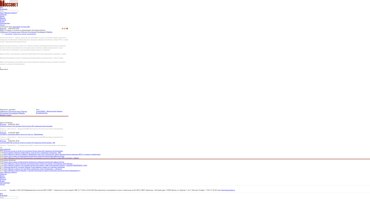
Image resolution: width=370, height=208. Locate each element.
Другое (2, 25)
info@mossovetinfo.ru (228, 190)
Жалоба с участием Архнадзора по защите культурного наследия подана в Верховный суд (50, 170)
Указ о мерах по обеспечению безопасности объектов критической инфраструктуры (36, 156)
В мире (2, 21)
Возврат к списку (5, 115)
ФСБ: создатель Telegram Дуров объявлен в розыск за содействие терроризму (39, 167)
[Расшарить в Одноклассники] (14, 32)
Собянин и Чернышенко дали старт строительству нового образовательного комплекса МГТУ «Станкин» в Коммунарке (60, 154)
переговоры (16, 27)
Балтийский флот (31, 34)
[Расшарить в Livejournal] (32, 32)
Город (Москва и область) (8, 13)
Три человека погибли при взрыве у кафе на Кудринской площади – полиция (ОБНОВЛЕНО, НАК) (54, 165)
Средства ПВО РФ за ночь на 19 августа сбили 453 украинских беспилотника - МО (27, 142)
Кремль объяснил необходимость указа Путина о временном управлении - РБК (35, 152)
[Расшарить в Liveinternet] (41, 32)
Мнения (2, 18)
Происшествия (5, 23)
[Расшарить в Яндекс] (24, 32)
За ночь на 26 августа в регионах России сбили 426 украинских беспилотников (26, 126)
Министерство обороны (19, 34)
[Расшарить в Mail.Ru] (49, 32)
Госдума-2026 (25, 27)
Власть (2, 16)
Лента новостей (5, 149)
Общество (3, 14)
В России (3, 20)
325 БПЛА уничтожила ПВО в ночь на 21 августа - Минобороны (21, 134)
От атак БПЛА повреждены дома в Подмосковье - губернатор (41, 169)
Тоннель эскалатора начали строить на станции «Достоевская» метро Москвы (46, 163)
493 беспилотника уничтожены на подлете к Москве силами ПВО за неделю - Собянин (50, 158)
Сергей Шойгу (9, 34)
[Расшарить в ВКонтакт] (4, 32)
